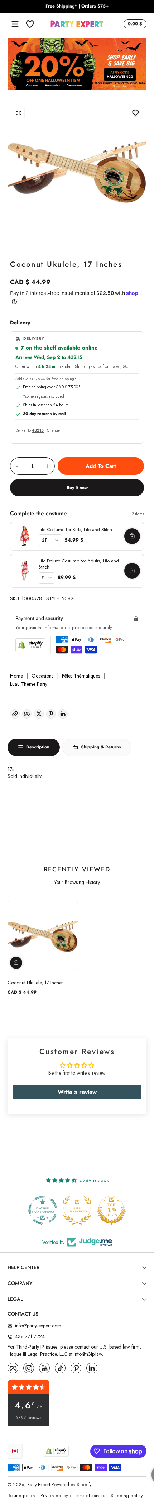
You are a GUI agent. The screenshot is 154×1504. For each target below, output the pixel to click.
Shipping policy (127, 1496)
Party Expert (38, 1484)
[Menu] (15, 24)
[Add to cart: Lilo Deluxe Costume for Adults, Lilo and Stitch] (132, 571)
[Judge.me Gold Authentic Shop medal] (42, 1210)
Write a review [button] (77, 1092)
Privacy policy (54, 1496)
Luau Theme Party (28, 684)
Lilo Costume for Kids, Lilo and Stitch (75, 529)
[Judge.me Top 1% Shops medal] (77, 1210)
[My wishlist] (30, 24)
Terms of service (89, 1496)
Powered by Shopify (71, 1484)
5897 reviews (29, 1418)
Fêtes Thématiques (81, 676)
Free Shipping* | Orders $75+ (77, 6)
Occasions (42, 676)
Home (16, 676)
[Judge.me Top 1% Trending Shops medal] (111, 1210)
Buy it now (77, 487)
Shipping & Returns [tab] (101, 747)
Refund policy (21, 1496)
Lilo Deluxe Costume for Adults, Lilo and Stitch (79, 564)
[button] (134, 24)
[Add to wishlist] (135, 113)
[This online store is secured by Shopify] (30, 644)
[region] (77, 6)
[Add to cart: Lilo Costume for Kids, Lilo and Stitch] (132, 536)
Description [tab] (37, 747)
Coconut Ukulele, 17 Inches (35, 982)
